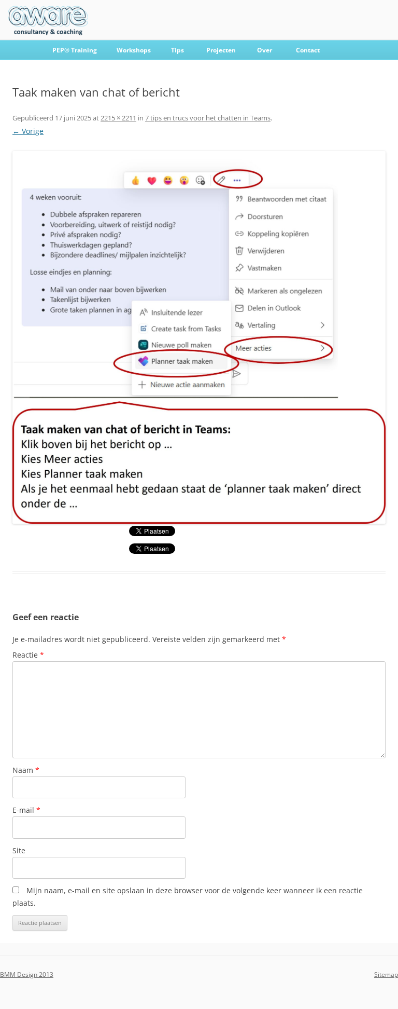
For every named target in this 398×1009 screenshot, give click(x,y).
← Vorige (28, 131)
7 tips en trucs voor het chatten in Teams (208, 117)
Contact (308, 50)
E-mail (26, 810)
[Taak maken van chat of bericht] (199, 337)
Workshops (134, 50)
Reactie (28, 655)
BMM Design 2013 (26, 974)
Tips (177, 50)
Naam (25, 770)
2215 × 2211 (118, 117)
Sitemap (386, 974)
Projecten (221, 50)
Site (18, 850)
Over (264, 50)
